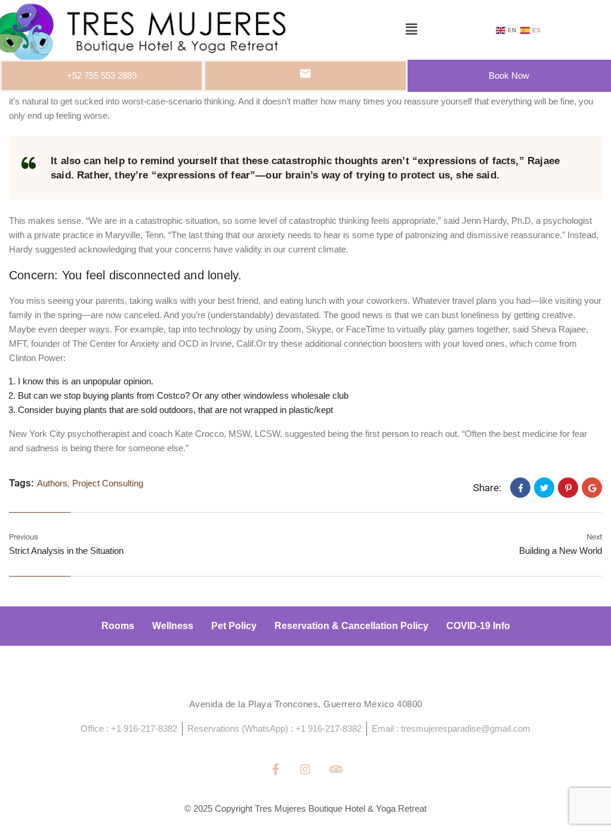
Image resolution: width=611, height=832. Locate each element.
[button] (411, 30)
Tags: (21, 483)
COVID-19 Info (478, 626)
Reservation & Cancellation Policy (351, 626)
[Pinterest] (568, 487)
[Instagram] (305, 768)
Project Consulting (107, 483)
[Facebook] (520, 487)
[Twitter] (544, 487)
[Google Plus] (592, 487)
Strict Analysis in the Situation (66, 551)
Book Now (509, 75)
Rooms (117, 626)
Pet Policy (234, 626)
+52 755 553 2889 (102, 75)
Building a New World (560, 551)
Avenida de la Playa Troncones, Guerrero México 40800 (305, 704)
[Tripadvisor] (335, 768)
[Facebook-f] (275, 768)
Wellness (172, 626)
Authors (52, 483)
